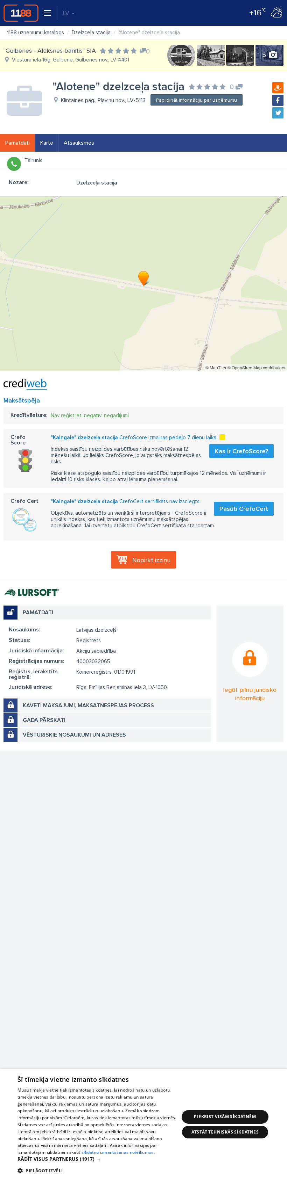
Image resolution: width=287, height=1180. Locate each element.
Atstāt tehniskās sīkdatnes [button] (225, 1132)
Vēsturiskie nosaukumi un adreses (74, 734)
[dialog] (143, 1124)
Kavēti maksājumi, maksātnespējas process (88, 705)
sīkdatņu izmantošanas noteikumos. (118, 1152)
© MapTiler (215, 367)
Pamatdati (17, 142)
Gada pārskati (44, 720)
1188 (21, 12)
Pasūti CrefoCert (243, 509)
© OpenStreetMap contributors (256, 367)
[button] (98, 1159)
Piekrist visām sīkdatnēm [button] (225, 1117)
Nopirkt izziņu (151, 560)
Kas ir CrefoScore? (241, 451)
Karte (46, 142)
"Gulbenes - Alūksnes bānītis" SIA (50, 51)
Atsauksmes (79, 142)
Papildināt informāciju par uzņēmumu (196, 100)
